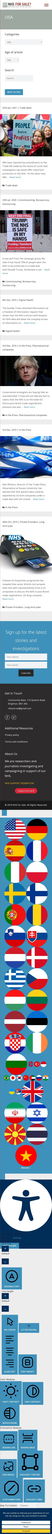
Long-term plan (32, 607)
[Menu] (46, 5)
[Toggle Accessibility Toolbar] (4, 813)
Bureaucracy (42, 200)
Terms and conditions (16, 741)
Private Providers (29, 521)
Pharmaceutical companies (33, 415)
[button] (26, 673)
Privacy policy (12, 734)
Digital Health (26, 300)
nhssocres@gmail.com (19, 708)
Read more (15, 177)
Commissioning (27, 200)
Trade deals (25, 107)
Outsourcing (8, 203)
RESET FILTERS (13, 92)
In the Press (25, 345)
